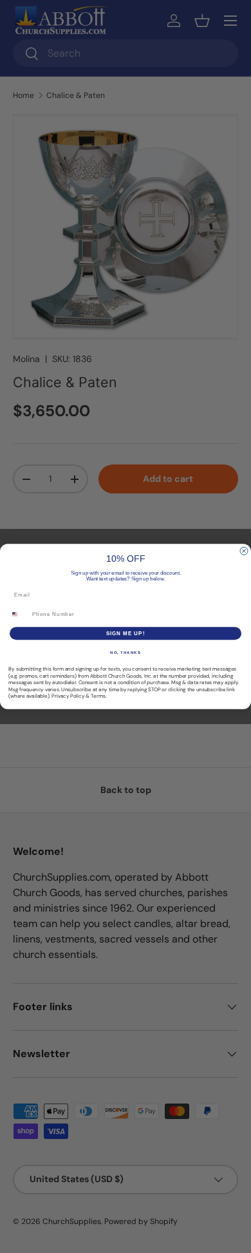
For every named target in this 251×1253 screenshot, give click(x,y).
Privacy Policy (67, 696)
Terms (98, 696)
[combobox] (19, 614)
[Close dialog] (244, 551)
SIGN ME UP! (125, 633)
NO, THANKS (125, 653)
